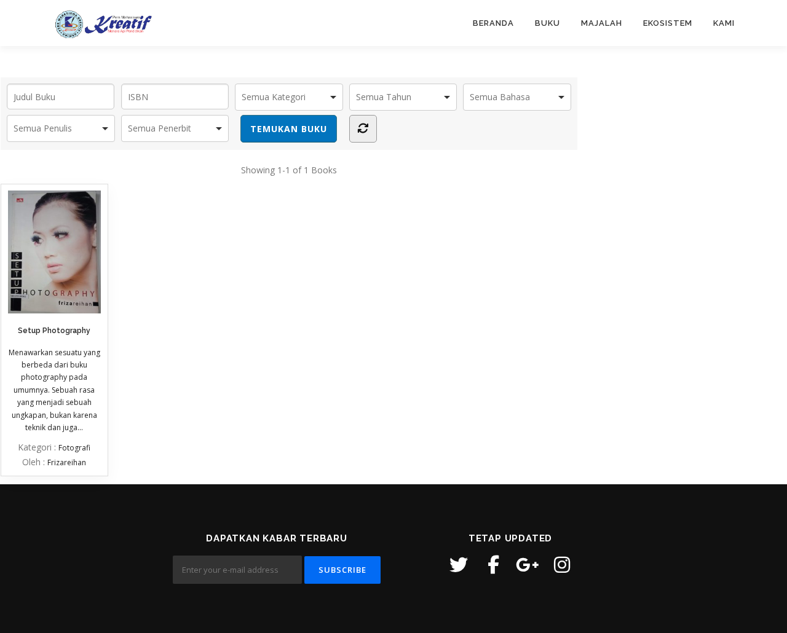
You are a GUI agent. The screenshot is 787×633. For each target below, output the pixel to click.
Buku (547, 23)
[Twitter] (458, 565)
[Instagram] (562, 565)
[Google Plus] (527, 565)
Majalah (601, 23)
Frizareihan (66, 462)
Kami (724, 23)
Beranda (493, 23)
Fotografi (74, 447)
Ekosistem (667, 23)
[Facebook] (493, 565)
